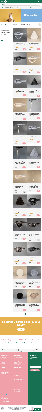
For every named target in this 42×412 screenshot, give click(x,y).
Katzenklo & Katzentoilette (5, 372)
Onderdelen (20, 343)
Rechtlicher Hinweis (23, 407)
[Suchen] (2, 4)
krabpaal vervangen (4, 343)
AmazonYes (3, 342)
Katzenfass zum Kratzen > (5, 30)
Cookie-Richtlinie (10, 407)
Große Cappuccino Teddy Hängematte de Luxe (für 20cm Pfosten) (34, 305)
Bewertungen (3, 363)
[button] (17, 47)
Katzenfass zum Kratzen (5, 371)
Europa (2, 397)
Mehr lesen (38, 339)
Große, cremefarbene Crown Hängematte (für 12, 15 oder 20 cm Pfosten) (34, 68)
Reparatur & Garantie (17, 363)
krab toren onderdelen (20, 342)
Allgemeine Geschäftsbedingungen (17, 409)
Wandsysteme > (3, 34)
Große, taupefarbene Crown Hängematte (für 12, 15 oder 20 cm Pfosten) (20, 234)
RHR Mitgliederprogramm (18, 357)
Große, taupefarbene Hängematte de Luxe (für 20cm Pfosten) (34, 234)
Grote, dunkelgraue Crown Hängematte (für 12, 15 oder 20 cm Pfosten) (34, 211)
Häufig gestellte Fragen (18, 364)
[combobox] (34, 24)
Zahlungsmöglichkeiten (18, 362)
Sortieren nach (24, 24)
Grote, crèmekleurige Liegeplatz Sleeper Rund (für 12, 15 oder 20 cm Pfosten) (20, 282)
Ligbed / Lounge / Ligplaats (12, 343)
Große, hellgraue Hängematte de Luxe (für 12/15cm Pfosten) (34, 137)
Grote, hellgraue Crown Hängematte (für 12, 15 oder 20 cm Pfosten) (20, 44)
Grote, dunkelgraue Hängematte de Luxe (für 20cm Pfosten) (20, 67)
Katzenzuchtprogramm (4, 364)
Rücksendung (16, 361)
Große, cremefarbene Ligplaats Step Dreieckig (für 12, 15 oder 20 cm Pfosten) (34, 44)
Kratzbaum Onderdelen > (5, 32)
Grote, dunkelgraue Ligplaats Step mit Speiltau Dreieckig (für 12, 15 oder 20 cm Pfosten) (34, 114)
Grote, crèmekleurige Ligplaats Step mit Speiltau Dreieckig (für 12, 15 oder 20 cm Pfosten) (34, 186)
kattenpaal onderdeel (12, 342)
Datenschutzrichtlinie (16, 407)
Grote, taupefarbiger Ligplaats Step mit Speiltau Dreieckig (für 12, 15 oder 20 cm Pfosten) (20, 162)
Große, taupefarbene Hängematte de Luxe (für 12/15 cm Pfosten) (20, 259)
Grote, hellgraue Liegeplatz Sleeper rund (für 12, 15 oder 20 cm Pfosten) (34, 282)
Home (25, 12)
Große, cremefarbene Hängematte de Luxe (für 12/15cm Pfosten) (19, 186)
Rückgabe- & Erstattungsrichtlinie (14, 408)
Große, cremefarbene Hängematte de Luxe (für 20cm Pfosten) (20, 114)
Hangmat (6, 342)
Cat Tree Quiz (3, 362)
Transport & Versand (17, 359)
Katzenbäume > (3, 28)
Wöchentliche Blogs (4, 361)
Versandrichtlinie (22, 408)
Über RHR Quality (4, 358)
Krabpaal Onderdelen (35, 342)
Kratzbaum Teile (3, 373)
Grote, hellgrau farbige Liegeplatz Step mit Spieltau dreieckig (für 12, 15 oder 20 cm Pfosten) (20, 138)
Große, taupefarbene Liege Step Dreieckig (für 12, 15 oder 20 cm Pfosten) (20, 211)
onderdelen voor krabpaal (26, 343)
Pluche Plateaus (34, 343)
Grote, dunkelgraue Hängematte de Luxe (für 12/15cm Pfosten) (34, 258)
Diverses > (2, 36)
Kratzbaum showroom (4, 359)
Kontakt (15, 358)
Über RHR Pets (3, 357)
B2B (1, 399)
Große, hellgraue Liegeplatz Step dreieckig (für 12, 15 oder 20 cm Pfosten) (34, 162)
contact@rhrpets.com (17, 385)
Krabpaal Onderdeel (27, 342)
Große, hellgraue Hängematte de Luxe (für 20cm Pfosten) (20, 91)
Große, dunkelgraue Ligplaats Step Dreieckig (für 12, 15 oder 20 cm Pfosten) (34, 91)
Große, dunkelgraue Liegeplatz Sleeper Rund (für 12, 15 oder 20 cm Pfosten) (20, 305)
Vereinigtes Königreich (4, 398)
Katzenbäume (3, 369)
